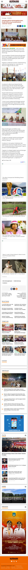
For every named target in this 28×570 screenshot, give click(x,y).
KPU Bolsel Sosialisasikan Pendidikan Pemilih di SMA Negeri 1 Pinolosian (7, 309)
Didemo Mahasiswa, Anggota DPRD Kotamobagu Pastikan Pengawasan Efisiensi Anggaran (21, 295)
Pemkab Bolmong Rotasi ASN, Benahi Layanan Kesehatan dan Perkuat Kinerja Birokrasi (7, 354)
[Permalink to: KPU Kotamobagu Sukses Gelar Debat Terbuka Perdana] (14, 445)
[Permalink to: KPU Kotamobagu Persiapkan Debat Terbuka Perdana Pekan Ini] (4, 460)
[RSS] (16, 289)
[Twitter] (14, 289)
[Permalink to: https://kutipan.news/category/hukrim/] (25, 486)
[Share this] (18, 26)
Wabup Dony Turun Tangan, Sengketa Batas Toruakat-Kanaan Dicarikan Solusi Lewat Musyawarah (7, 343)
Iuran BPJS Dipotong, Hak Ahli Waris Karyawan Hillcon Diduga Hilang (7, 305)
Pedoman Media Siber (5, 568)
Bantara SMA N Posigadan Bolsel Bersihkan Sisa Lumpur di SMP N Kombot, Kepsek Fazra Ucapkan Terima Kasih (14, 395)
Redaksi (8, 566)
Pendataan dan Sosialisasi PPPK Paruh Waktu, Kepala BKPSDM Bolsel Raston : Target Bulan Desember (20, 305)
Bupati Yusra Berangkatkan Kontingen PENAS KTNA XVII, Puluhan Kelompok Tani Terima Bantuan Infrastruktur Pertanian (20, 332)
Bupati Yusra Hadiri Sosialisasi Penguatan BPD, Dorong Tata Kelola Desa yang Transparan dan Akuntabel (20, 343)
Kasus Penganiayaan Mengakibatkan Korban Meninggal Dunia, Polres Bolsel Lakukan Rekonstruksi (12, 498)
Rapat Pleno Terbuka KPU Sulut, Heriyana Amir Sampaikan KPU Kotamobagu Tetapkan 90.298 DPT (15, 472)
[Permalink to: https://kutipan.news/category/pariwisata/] (25, 507)
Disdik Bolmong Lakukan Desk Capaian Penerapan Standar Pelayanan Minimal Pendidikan (20, 317)
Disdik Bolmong (17, 281)
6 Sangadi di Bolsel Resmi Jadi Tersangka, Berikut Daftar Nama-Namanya (15, 399)
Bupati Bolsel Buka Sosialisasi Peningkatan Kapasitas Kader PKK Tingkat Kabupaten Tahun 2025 (20, 313)
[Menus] (2, 1)
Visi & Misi (3, 566)
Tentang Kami (19, 565)
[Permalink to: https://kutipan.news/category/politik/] (25, 435)
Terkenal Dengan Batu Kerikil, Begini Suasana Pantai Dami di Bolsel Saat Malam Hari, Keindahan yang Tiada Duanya (15, 390)
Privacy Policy (19, 566)
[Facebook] (11, 289)
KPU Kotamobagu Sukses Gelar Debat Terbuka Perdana (14, 454)
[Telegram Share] (22, 26)
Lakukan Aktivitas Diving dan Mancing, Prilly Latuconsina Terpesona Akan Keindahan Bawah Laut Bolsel (14, 404)
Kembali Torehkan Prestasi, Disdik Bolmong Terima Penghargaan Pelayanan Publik (7, 317)
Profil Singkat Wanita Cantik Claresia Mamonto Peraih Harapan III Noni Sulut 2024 (14, 409)
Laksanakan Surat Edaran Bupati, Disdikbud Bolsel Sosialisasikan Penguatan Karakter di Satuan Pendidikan (7, 313)
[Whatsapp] (25, 26)
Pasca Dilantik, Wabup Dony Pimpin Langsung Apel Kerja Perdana (7, 294)
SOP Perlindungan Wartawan (17, 568)
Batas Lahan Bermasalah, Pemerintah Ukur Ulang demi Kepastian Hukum (20, 354)
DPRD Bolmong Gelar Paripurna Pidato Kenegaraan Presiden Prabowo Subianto (6, 332)
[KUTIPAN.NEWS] (14, 1)
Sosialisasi (5, 283)
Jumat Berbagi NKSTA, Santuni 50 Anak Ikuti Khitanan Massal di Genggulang (16, 479)
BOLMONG (3, 26)
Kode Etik (13, 566)
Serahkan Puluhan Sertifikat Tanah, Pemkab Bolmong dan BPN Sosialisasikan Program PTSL (20, 309)
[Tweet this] (20, 26)
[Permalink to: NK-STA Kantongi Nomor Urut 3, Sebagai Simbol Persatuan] (4, 467)
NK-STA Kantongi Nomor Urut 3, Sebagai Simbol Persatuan (17, 466)
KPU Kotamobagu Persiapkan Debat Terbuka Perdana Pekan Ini (16, 459)
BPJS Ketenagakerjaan (7, 281)
